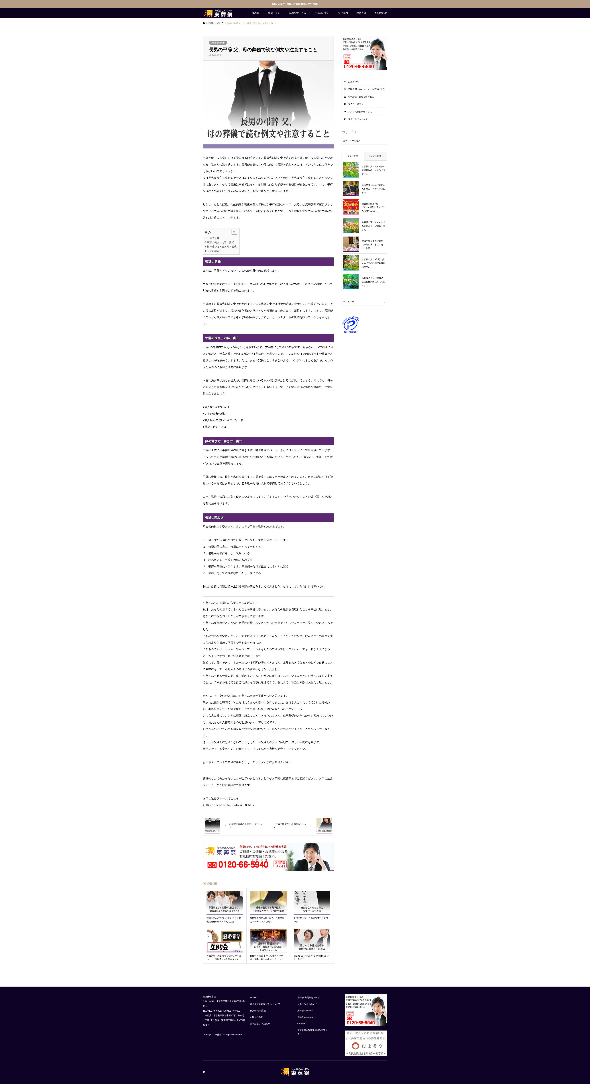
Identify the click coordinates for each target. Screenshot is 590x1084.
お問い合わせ (256, 1017)
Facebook (204, 1072)
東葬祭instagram (305, 1017)
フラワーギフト (355, 104)
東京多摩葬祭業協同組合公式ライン (312, 1032)
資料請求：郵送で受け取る (361, 96)
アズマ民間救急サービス (360, 112)
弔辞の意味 (213, 238)
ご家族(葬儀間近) (218, 43)
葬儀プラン (274, 13)
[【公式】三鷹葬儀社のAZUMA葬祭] (218, 13)
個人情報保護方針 (258, 1010)
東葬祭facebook (305, 1010)
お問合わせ (381, 13)
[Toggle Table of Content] (232, 232)
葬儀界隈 (361, 13)
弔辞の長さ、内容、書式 (220, 242)
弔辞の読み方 (214, 250)
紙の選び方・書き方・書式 (221, 246)
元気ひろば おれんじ (358, 119)
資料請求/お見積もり (260, 1023)
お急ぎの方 (353, 81)
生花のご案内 (322, 13)
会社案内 (343, 13)
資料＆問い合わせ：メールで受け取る (366, 89)
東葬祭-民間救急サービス (309, 997)
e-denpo (301, 1023)
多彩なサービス (297, 13)
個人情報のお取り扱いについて (265, 1004)
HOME (255, 13)
